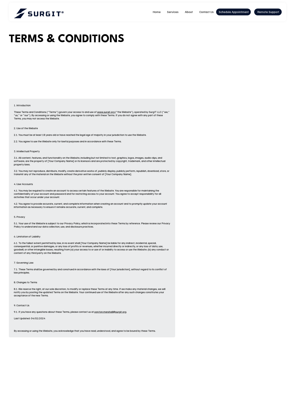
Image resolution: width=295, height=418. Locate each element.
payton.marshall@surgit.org (110, 311)
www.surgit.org (106, 112)
